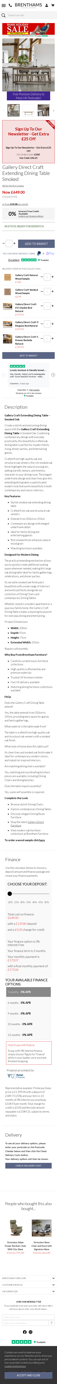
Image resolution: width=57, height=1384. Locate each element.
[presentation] (3, 110)
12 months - (20, 1035)
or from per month (15, 204)
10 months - (20, 1024)
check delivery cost (28, 1165)
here (42, 840)
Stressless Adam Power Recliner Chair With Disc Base (15, 1246)
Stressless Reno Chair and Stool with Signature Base (41, 1246)
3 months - (19, 992)
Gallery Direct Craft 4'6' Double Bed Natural (25, 307)
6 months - (19, 1002)
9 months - (19, 1013)
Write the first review (13, 185)
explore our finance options (31, 216)
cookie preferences (15, 1366)
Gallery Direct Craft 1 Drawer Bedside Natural (26, 340)
